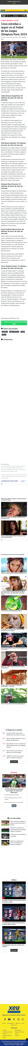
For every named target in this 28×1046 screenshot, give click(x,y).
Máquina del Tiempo (19, 1032)
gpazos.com (14, 1025)
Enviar (14, 805)
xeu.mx (4, 1023)
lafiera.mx (18, 1023)
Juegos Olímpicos (14, 331)
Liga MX (4, 1030)
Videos (16, 1033)
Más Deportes (18, 1030)
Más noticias (14, 761)
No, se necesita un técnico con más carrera (13, 798)
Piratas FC (5, 1033)
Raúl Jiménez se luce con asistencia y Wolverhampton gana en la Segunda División (16, 745)
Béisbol (4, 1037)
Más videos (14, 950)
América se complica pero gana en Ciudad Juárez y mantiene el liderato (17, 842)
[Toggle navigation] (25, 10)
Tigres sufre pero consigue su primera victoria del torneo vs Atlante (18, 823)
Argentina (4, 331)
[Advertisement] (14, 403)
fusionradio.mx (10, 1023)
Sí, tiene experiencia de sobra (12, 795)
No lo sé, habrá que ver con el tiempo (14, 802)
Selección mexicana (7, 1035)
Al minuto (17, 1035)
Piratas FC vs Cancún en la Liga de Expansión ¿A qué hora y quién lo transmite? (18, 829)
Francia (4, 334)
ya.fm (23, 1023)
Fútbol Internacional (7, 1032)
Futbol (22, 331)
